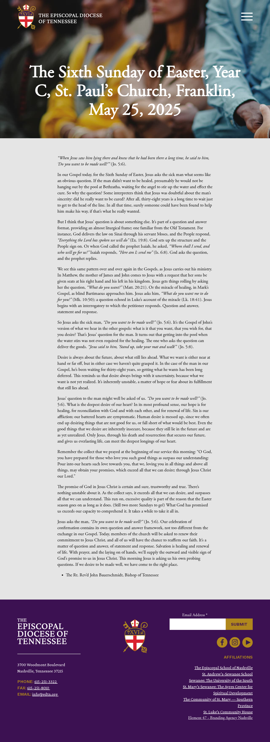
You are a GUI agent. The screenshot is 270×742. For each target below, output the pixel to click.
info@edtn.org (45, 694)
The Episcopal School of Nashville (223, 667)
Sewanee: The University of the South (221, 680)
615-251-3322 (46, 681)
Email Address (194, 615)
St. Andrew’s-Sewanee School (227, 674)
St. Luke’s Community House (228, 712)
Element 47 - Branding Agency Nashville (220, 718)
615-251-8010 (38, 688)
